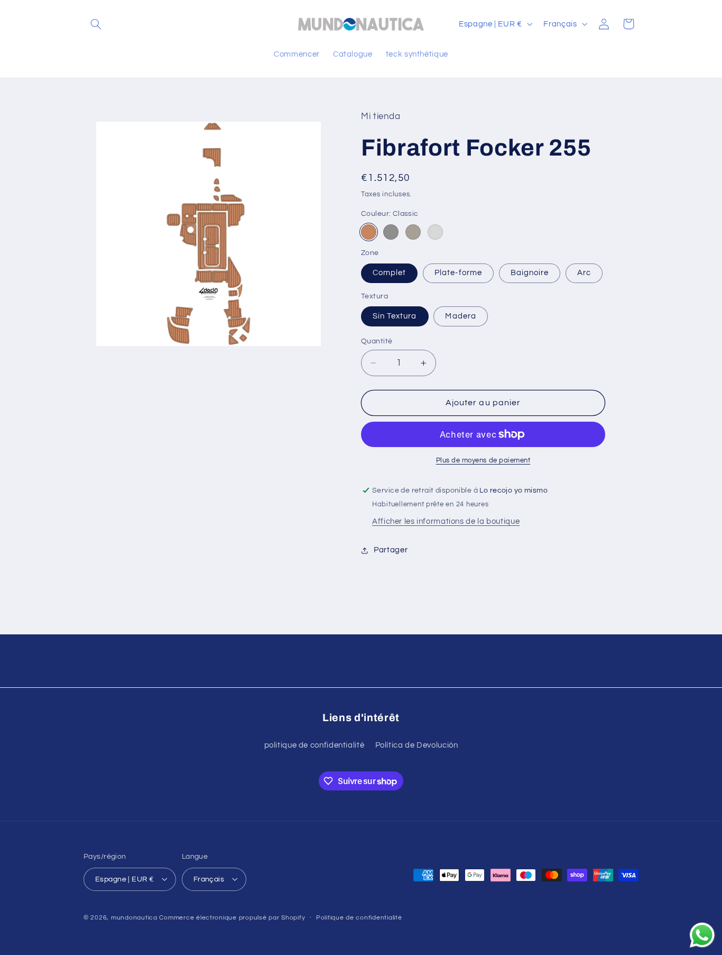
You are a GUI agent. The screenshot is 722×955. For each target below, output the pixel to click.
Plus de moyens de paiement (483, 460)
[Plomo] (391, 232)
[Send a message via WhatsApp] (702, 935)
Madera (460, 316)
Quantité (376, 341)
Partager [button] (391, 550)
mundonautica (134, 917)
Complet (389, 273)
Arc (584, 273)
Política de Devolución (416, 745)
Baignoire (530, 273)
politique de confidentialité (314, 745)
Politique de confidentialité (359, 918)
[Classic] (368, 232)
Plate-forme (458, 273)
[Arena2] (413, 232)
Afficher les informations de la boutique (446, 521)
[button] (96, 24)
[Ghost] (435, 232)
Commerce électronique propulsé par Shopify (232, 917)
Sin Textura (395, 316)
